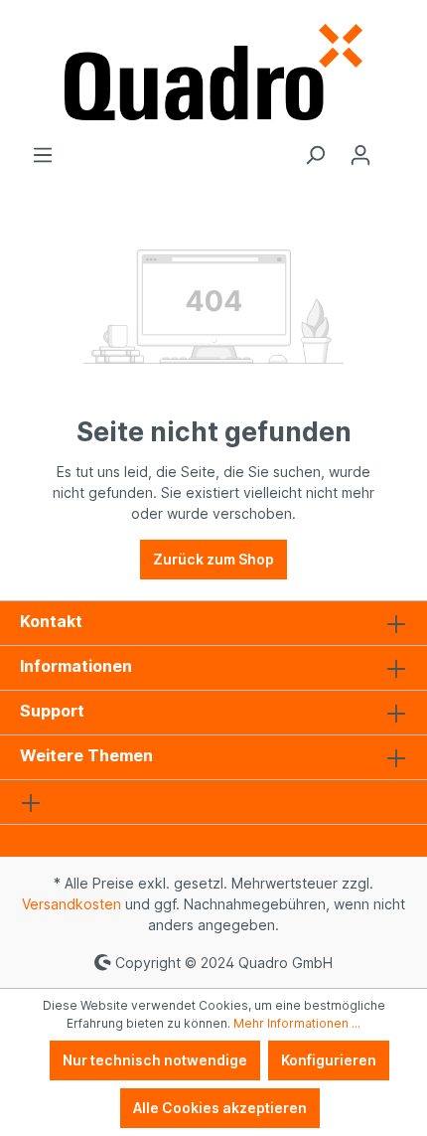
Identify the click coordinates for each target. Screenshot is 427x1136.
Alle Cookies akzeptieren (220, 1107)
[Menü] (43, 155)
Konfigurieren (328, 1060)
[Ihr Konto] (360, 155)
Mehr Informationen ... (296, 1023)
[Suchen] (315, 155)
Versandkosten (71, 903)
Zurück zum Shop (213, 559)
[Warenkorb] (395, 148)
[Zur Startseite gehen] (213, 72)
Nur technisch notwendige (155, 1060)
